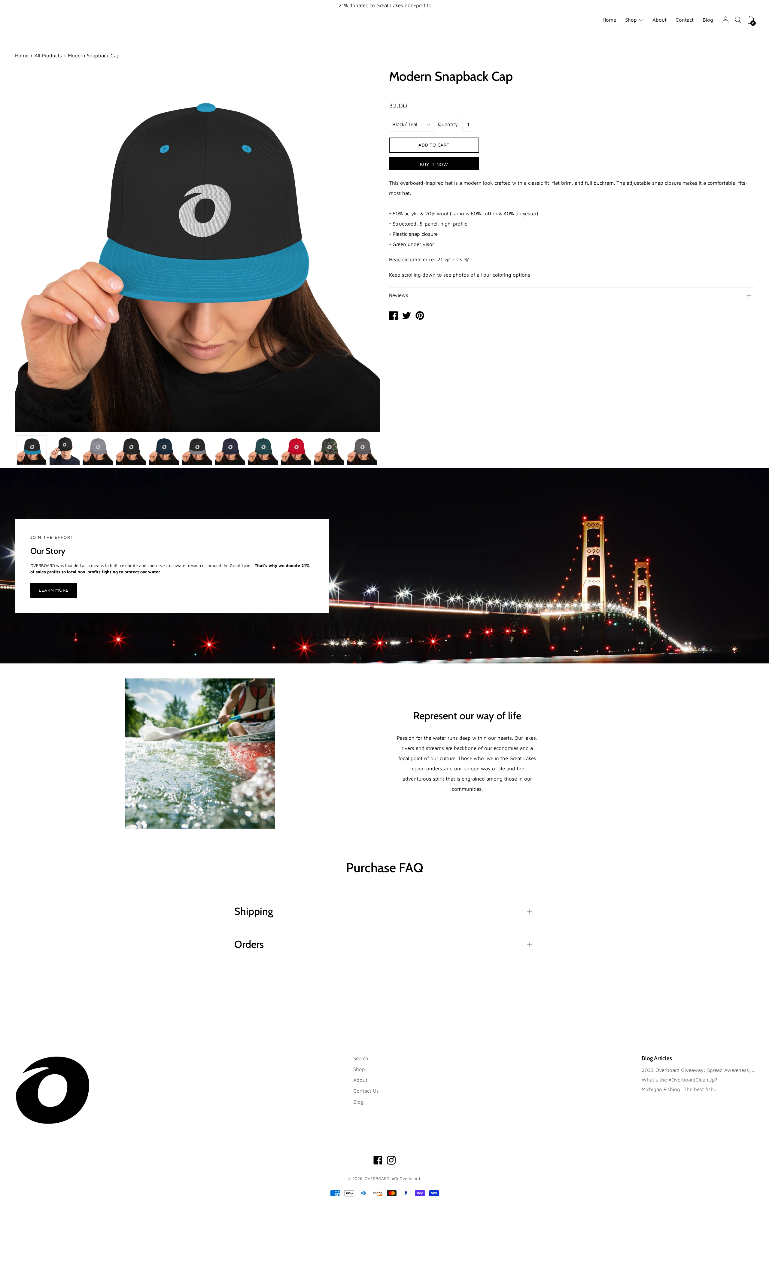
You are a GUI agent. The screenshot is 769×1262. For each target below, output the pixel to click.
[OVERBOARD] (393, 316)
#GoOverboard (406, 1178)
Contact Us (366, 1091)
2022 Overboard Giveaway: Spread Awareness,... (698, 1070)
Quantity (448, 124)
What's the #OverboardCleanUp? (679, 1080)
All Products (48, 56)
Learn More (54, 590)
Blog (708, 20)
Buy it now (434, 164)
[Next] (365, 250)
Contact (685, 20)
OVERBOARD (377, 1178)
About (659, 20)
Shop (631, 20)
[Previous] (30, 250)
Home (609, 20)
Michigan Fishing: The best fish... (679, 1089)
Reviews (398, 295)
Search (360, 1058)
